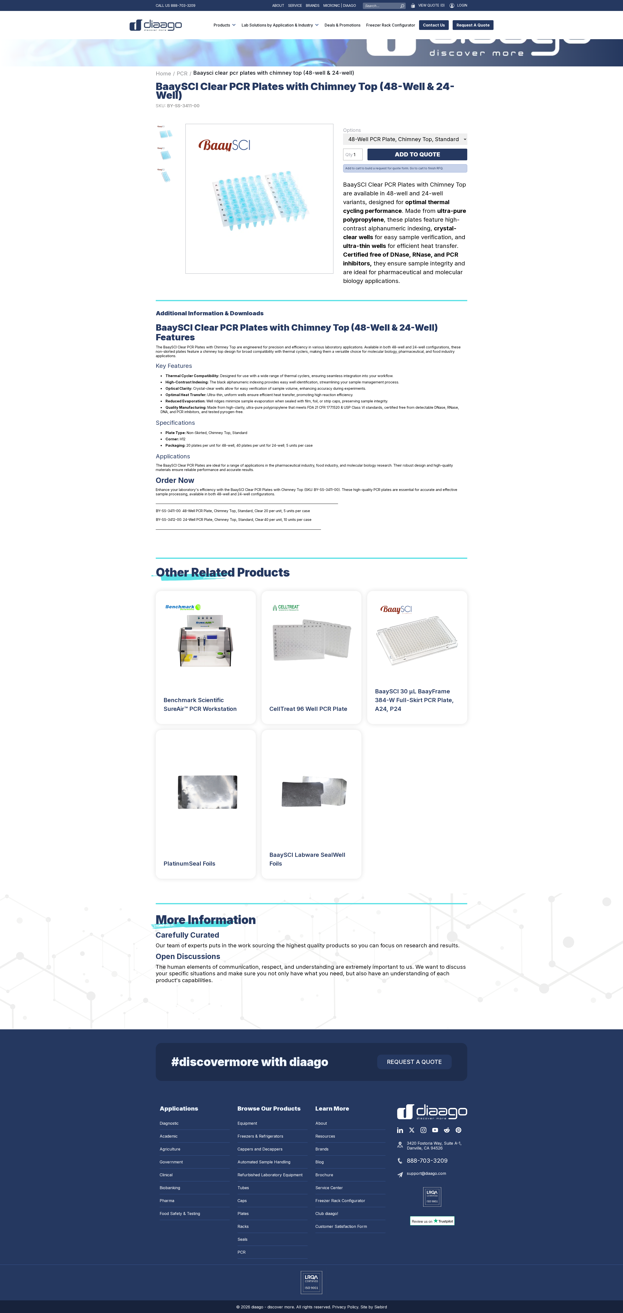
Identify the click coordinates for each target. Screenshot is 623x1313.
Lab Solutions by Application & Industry (277, 25)
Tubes (243, 1187)
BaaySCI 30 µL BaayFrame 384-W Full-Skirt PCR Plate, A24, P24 (414, 700)
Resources (325, 1136)
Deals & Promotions (342, 25)
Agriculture (170, 1149)
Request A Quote (473, 25)
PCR (182, 73)
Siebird (380, 1306)
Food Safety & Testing (180, 1213)
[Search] (402, 5)
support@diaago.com (426, 1173)
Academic (169, 1136)
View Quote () (431, 5)
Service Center (329, 1187)
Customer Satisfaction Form (341, 1226)
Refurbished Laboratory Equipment (270, 1174)
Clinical (166, 1174)
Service (295, 5)
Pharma (167, 1200)
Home (163, 73)
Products (222, 25)
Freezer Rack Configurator (390, 25)
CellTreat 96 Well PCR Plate (308, 708)
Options (352, 130)
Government (171, 1161)
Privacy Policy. (346, 1306)
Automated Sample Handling (264, 1161)
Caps (242, 1200)
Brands (313, 5)
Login (462, 5)
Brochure (324, 1174)
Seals (242, 1239)
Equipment (247, 1123)
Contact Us (434, 25)
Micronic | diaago (339, 5)
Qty (349, 154)
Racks (243, 1226)
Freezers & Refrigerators (260, 1136)
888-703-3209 (183, 5)
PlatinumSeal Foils (189, 863)
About (278, 5)
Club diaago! (326, 1213)
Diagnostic (169, 1123)
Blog (319, 1161)
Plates (243, 1213)
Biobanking (170, 1187)
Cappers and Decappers (260, 1149)
